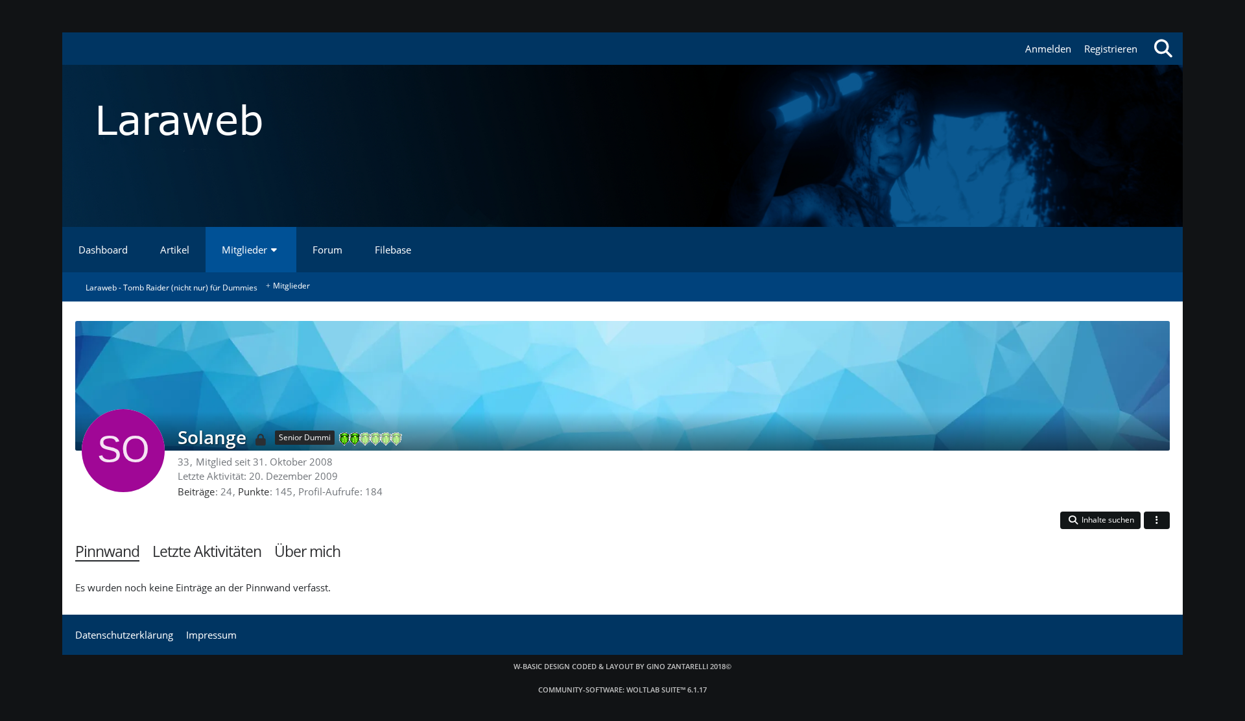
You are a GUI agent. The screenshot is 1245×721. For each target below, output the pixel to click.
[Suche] (1163, 48)
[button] (1100, 520)
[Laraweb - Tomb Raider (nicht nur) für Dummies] (622, 120)
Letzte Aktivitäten (206, 551)
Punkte (253, 491)
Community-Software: (622, 689)
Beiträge (196, 491)
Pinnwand (107, 551)
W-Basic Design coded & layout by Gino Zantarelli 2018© (622, 666)
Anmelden (1048, 48)
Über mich (307, 551)
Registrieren (1110, 48)
